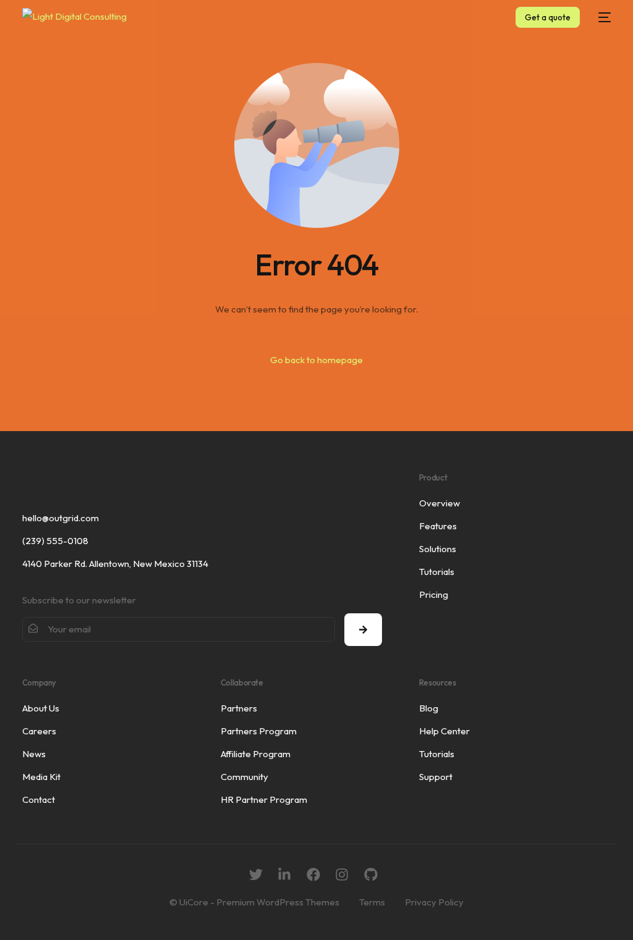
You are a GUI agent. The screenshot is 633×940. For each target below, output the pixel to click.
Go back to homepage (316, 360)
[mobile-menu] (601, 17)
